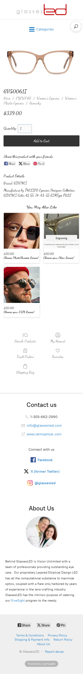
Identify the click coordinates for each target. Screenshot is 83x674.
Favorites (58, 356)
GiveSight (18, 600)
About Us (43, 644)
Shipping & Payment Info (32, 640)
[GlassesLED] (41, 9)
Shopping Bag (25, 372)
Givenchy (35, 103)
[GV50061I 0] (41, 62)
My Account (57, 341)
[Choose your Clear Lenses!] (61, 231)
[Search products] (76, 26)
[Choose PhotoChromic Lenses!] (22, 231)
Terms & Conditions (30, 635)
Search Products (25, 341)
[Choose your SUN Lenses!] (22, 285)
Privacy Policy (57, 635)
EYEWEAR (23, 98)
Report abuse (54, 652)
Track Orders (25, 356)
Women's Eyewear (48, 98)
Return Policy (63, 640)
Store (7, 98)
